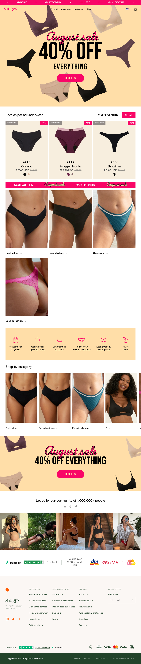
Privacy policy (102, 658)
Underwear (78, 9)
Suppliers (83, 619)
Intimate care (35, 619)
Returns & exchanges (62, 601)
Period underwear (38, 594)
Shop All (54, 9)
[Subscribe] (132, 600)
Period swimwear (37, 601)
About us (83, 594)
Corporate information (123, 658)
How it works (85, 607)
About (89, 9)
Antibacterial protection (91, 613)
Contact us (57, 594)
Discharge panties (38, 607)
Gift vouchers (36, 625)
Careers (83, 625)
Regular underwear (38, 613)
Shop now (70, 78)
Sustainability (86, 601)
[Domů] (10, 9)
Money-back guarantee (63, 607)
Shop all (128, 115)
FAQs (55, 619)
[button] (135, 9)
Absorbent (66, 9)
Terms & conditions (81, 658)
